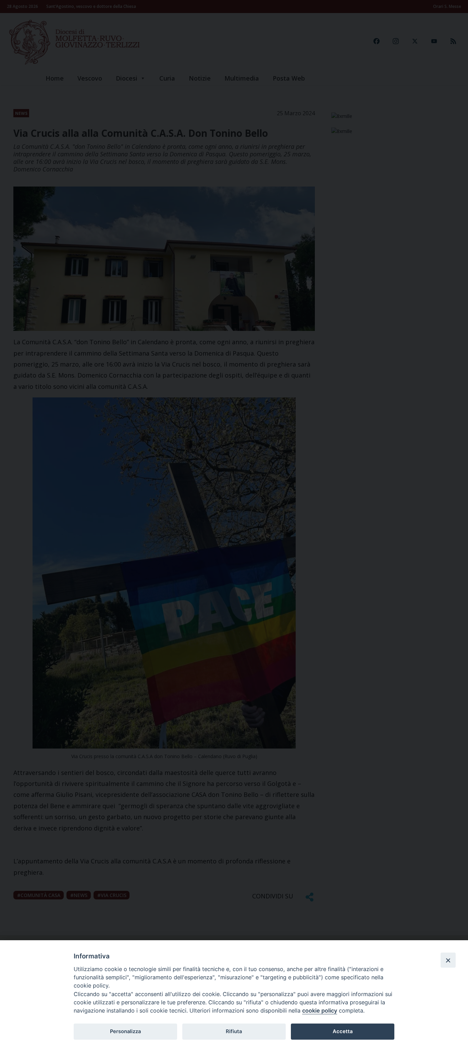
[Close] (448, 960)
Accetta (343, 1031)
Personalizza (125, 1031)
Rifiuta (234, 1031)
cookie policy (319, 1010)
